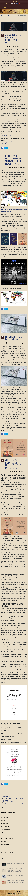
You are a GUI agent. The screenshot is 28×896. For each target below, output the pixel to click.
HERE (20, 431)
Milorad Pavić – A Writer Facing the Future (14, 338)
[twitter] (13, 1)
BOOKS (3, 821)
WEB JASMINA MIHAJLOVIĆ (9, 829)
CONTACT (4, 832)
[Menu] (5, 7)
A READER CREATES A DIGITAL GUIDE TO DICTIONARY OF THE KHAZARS (13, 38)
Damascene (4, 841)
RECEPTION (4, 824)
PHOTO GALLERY (6, 827)
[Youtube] (16, 1)
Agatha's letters (5, 844)
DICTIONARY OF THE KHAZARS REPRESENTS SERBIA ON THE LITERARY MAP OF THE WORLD (14, 159)
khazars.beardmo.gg (6, 135)
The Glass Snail (5, 847)
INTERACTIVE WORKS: (7, 838)
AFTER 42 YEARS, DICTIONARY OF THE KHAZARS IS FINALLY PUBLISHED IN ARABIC (13, 463)
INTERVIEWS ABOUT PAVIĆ (8, 812)
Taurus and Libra (5, 850)
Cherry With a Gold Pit (7, 853)
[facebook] (11, 1)
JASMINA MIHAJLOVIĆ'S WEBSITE (12, 793)
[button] (22, 818)
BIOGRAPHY (4, 818)
